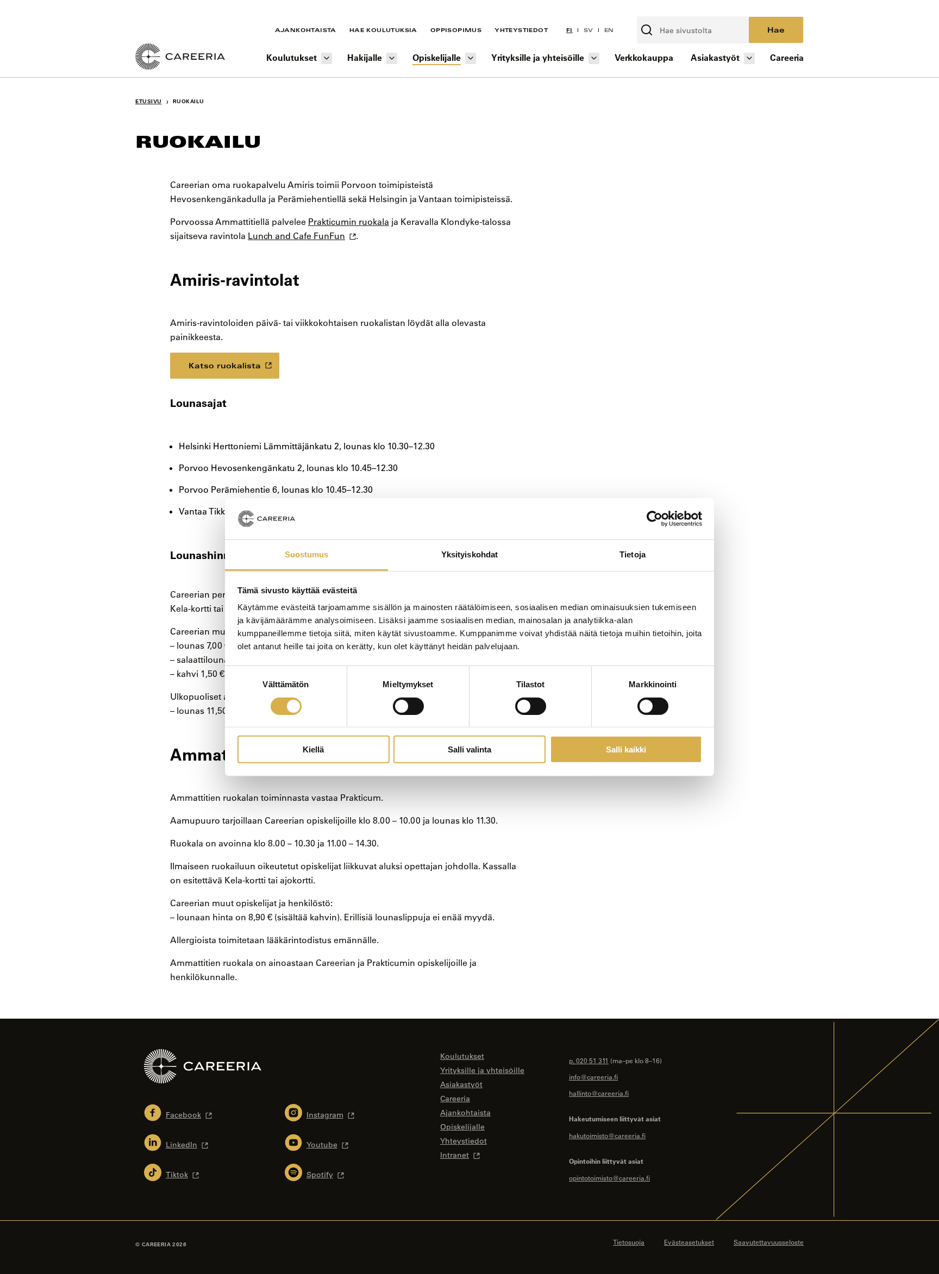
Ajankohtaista (305, 30)
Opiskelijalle (436, 57)
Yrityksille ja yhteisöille (537, 57)
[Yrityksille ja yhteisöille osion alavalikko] (594, 58)
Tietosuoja (628, 1242)
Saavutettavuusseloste (769, 1242)
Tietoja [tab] (632, 554)
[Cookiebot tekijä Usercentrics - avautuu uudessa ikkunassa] (654, 519)
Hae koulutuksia (383, 30)
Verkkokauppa (644, 57)
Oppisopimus (455, 30)
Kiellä (313, 749)
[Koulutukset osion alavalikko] (326, 58)
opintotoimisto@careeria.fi (609, 1177)
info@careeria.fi (593, 1076)
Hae (776, 29)
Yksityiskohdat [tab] (469, 554)
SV (588, 30)
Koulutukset (291, 57)
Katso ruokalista (225, 365)
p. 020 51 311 (589, 1060)
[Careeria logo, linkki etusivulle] (180, 58)
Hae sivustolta (666, 10)
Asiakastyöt (715, 57)
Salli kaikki (626, 749)
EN (609, 30)
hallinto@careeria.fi (599, 1093)
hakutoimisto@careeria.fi (607, 1135)
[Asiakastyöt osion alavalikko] (749, 58)
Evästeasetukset (689, 1242)
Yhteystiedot (521, 30)
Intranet (454, 1155)
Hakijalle (364, 57)
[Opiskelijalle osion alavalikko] (470, 58)
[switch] (408, 705)
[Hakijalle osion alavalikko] (391, 58)
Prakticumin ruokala (348, 221)
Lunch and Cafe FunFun (296, 235)
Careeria (787, 57)
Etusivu (148, 101)
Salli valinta (469, 749)
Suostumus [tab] (307, 554)
